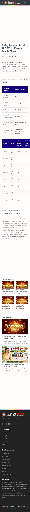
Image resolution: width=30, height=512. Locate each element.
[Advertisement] (15, 22)
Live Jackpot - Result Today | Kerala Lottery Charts (15, 337)
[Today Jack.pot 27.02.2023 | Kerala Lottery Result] (22, 284)
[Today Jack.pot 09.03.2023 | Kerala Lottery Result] (8, 284)
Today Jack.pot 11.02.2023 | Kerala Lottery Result (21, 306)
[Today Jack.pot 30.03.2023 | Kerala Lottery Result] (8, 300)
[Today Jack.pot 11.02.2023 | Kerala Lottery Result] (22, 300)
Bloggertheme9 (14, 509)
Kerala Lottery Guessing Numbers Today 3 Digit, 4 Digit (14, 365)
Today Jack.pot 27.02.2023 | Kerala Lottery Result (21, 291)
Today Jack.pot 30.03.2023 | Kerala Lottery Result (7, 306)
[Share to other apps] (15, 56)
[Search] (27, 2)
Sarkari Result (16, 506)
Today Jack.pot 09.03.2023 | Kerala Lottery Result (7, 291)
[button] (24, 2)
